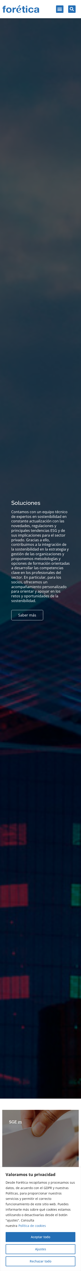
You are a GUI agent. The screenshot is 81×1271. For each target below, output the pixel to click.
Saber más (27, 615)
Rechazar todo (40, 1261)
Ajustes (40, 1249)
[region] (40, 1219)
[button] (59, 9)
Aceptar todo (40, 1237)
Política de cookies (32, 1226)
